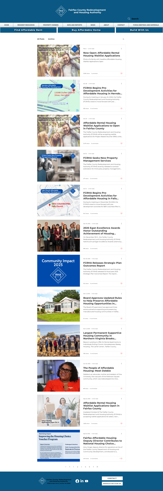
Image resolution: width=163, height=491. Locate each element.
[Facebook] (77, 481)
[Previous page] (69, 466)
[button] (74, 25)
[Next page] (93, 466)
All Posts (40, 39)
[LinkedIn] (82, 481)
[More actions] (122, 48)
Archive (51, 39)
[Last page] (97, 466)
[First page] (65, 466)
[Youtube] (86, 481)
